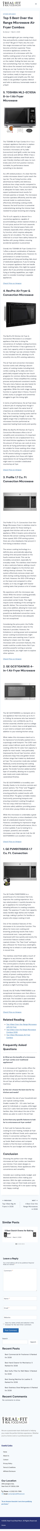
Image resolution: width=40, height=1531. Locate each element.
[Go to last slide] (5, 1234)
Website (7, 1317)
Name (7, 1299)
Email (6, 1308)
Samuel (7, 32)
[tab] (16, 1243)
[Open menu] (36, 3)
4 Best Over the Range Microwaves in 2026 (30, 1205)
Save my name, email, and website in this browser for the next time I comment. (19, 1324)
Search (5, 1338)
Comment (8, 1271)
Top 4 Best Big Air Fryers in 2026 (9, 1204)
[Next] (34, 1234)
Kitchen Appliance (9, 14)
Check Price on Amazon (12, 283)
